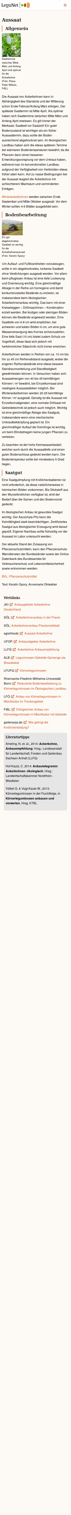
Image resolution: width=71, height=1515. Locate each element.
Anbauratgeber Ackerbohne (36, 641)
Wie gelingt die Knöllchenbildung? (26, 725)
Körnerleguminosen (33, 670)
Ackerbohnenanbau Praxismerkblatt (35, 625)
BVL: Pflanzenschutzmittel (19, 576)
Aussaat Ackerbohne (38, 633)
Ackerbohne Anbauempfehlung (38, 649)
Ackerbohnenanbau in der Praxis (38, 617)
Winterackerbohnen (15, 196)
